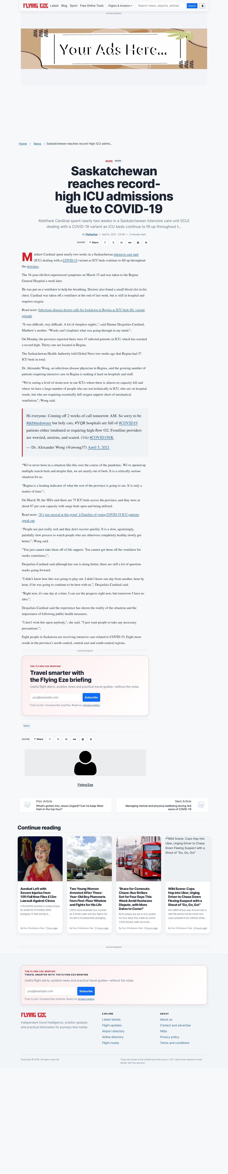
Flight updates (112, 1025)
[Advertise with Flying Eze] (114, 49)
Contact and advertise (175, 1025)
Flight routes (110, 1043)
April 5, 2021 (98, 447)
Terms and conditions (174, 1043)
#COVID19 (128, 422)
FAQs (163, 1031)
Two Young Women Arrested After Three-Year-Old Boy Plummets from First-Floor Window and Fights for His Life (88, 897)
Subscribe (91, 697)
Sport (73, 5)
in (122, 242)
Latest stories (111, 1019)
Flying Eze (92, 234)
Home (23, 143)
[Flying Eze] (35, 5)
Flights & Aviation (119, 5)
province (33, 266)
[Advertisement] (114, 111)
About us (166, 1019)
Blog (64, 5)
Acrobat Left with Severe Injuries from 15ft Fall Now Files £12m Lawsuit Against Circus (38, 895)
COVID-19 (70, 260)
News (37, 143)
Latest (54, 5)
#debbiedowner (38, 422)
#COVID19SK (102, 437)
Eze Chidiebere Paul (34, 928)
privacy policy (91, 705)
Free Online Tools (91, 5)
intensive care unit (126, 254)
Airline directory (113, 1037)
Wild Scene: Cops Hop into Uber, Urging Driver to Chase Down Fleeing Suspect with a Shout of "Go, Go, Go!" (185, 897)
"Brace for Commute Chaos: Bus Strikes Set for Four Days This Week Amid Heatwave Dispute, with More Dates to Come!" (135, 899)
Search (192, 5)
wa (129, 242)
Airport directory (113, 1031)
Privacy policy (169, 1037)
